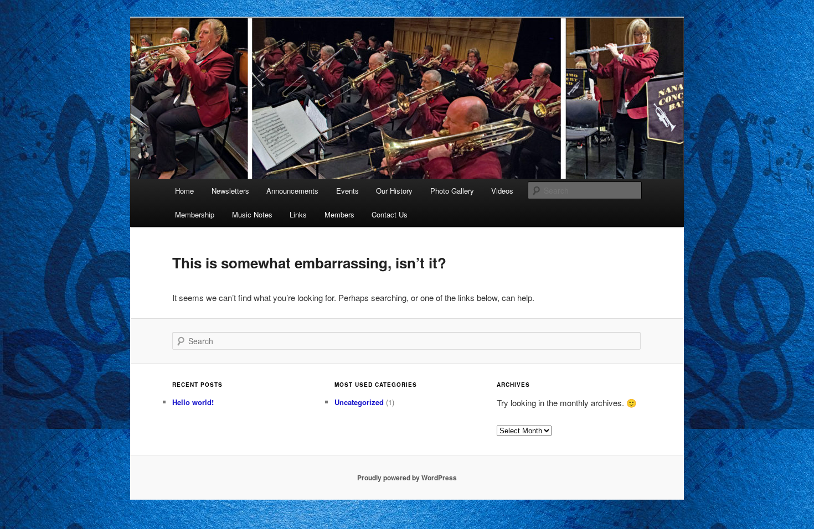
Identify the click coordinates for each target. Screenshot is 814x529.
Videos (502, 190)
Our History (394, 190)
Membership (194, 214)
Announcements (292, 190)
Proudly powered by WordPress (407, 478)
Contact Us (390, 214)
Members (339, 214)
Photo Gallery (452, 190)
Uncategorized (359, 402)
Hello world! (193, 402)
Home (184, 190)
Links (298, 214)
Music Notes (252, 214)
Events (347, 190)
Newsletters (230, 190)
